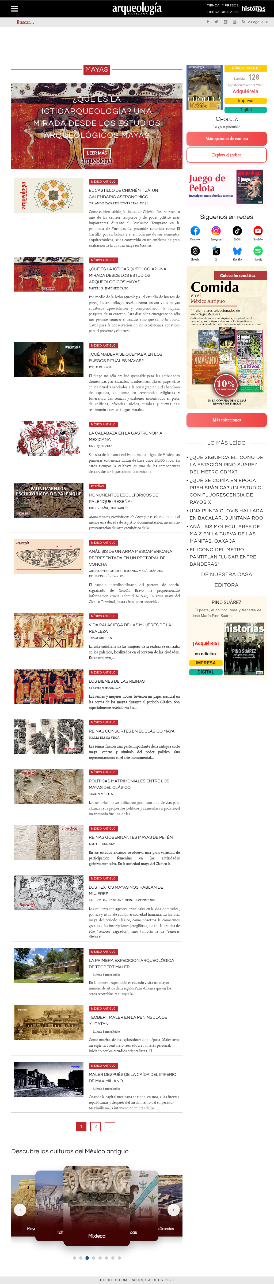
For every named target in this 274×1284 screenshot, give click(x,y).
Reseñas (97, 486)
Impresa (245, 100)
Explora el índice (226, 155)
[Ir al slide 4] (93, 1258)
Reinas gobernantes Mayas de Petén (131, 837)
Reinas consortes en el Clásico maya (132, 731)
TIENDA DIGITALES (223, 13)
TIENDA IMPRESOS (223, 6)
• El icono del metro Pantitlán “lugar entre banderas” (221, 557)
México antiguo (103, 181)
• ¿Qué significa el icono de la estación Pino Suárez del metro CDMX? (225, 464)
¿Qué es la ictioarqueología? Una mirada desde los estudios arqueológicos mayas (127, 275)
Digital (245, 109)
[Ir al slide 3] (87, 1258)
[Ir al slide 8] (119, 1258)
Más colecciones (227, 420)
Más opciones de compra (227, 139)
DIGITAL (205, 672)
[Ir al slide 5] (100, 1258)
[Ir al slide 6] (106, 1258)
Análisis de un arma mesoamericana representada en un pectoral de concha (130, 557)
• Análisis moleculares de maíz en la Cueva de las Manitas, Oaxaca (223, 534)
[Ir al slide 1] (74, 1258)
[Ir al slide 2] (80, 1258)
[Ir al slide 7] (113, 1258)
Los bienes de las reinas (117, 681)
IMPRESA (206, 663)
